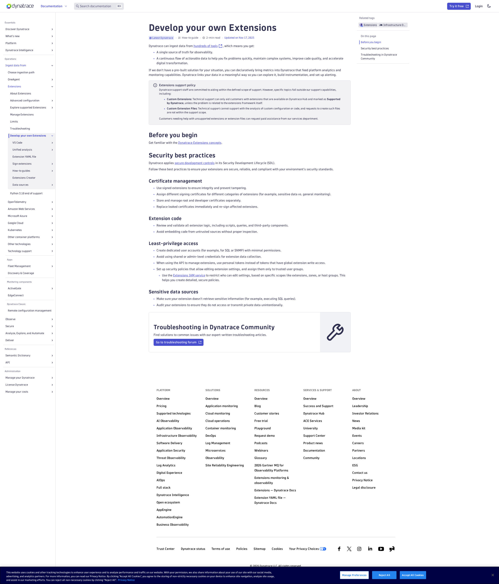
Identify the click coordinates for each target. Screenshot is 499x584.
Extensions (14, 86)
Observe (10, 319)
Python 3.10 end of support (26, 193)
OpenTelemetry (17, 202)
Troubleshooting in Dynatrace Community (379, 56)
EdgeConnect (16, 295)
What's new (12, 36)
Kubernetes (15, 230)
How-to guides (21, 171)
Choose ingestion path (21, 72)
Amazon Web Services (21, 209)
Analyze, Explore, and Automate (24, 333)
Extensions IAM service (189, 275)
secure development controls (195, 163)
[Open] (52, 29)
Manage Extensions (22, 114)
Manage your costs (16, 392)
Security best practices (375, 48)
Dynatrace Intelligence (19, 50)
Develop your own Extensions (28, 135)
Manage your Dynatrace (20, 377)
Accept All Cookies (413, 575)
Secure (9, 326)
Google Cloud (15, 223)
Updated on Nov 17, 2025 (239, 37)
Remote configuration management (29, 310)
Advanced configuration (24, 100)
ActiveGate (14, 288)
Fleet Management (19, 266)
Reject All (384, 575)
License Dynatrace (16, 384)
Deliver (9, 340)
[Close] (52, 65)
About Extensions (20, 93)
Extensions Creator (23, 178)
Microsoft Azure (17, 216)
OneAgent (14, 79)
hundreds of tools (206, 45)
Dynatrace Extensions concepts (199, 142)
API (7, 362)
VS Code (17, 142)
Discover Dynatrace (17, 29)
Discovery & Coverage (21, 273)
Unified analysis (22, 149)
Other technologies (19, 244)
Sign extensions (22, 163)
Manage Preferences (354, 575)
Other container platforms (24, 237)
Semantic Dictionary (17, 355)
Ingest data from (15, 65)
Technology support (20, 251)
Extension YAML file (24, 156)
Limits (14, 121)
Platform (10, 43)
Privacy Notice (126, 580)
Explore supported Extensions (28, 107)
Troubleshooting (20, 128)
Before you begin (371, 42)
